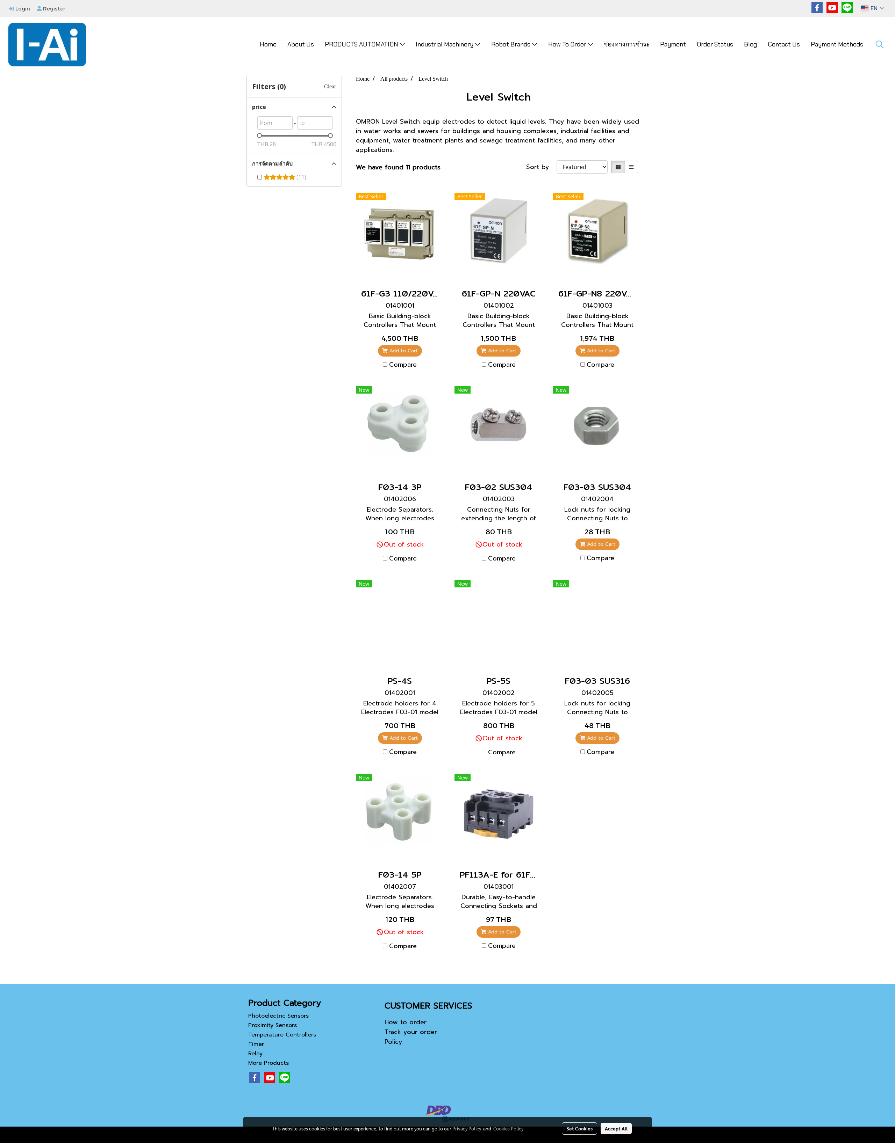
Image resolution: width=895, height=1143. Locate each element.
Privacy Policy (466, 1128)
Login (22, 8)
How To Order (568, 44)
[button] (879, 44)
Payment (673, 44)
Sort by (541, 167)
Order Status (715, 44)
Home (268, 44)
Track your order (411, 1032)
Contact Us (784, 44)
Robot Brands (511, 44)
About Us (300, 44)
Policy (393, 1042)
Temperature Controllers (282, 1035)
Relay (255, 1053)
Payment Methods (837, 44)
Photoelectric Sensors (278, 1016)
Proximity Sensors (272, 1025)
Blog (750, 44)
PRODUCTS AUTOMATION (362, 44)
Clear (330, 86)
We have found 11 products (398, 167)
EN (874, 8)
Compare (403, 364)
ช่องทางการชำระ (626, 44)
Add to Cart (403, 350)
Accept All (616, 1128)
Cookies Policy (508, 1128)
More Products (268, 1063)
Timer (256, 1044)
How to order (406, 1022)
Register (53, 8)
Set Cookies (579, 1128)
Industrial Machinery (445, 44)
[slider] (259, 135)
